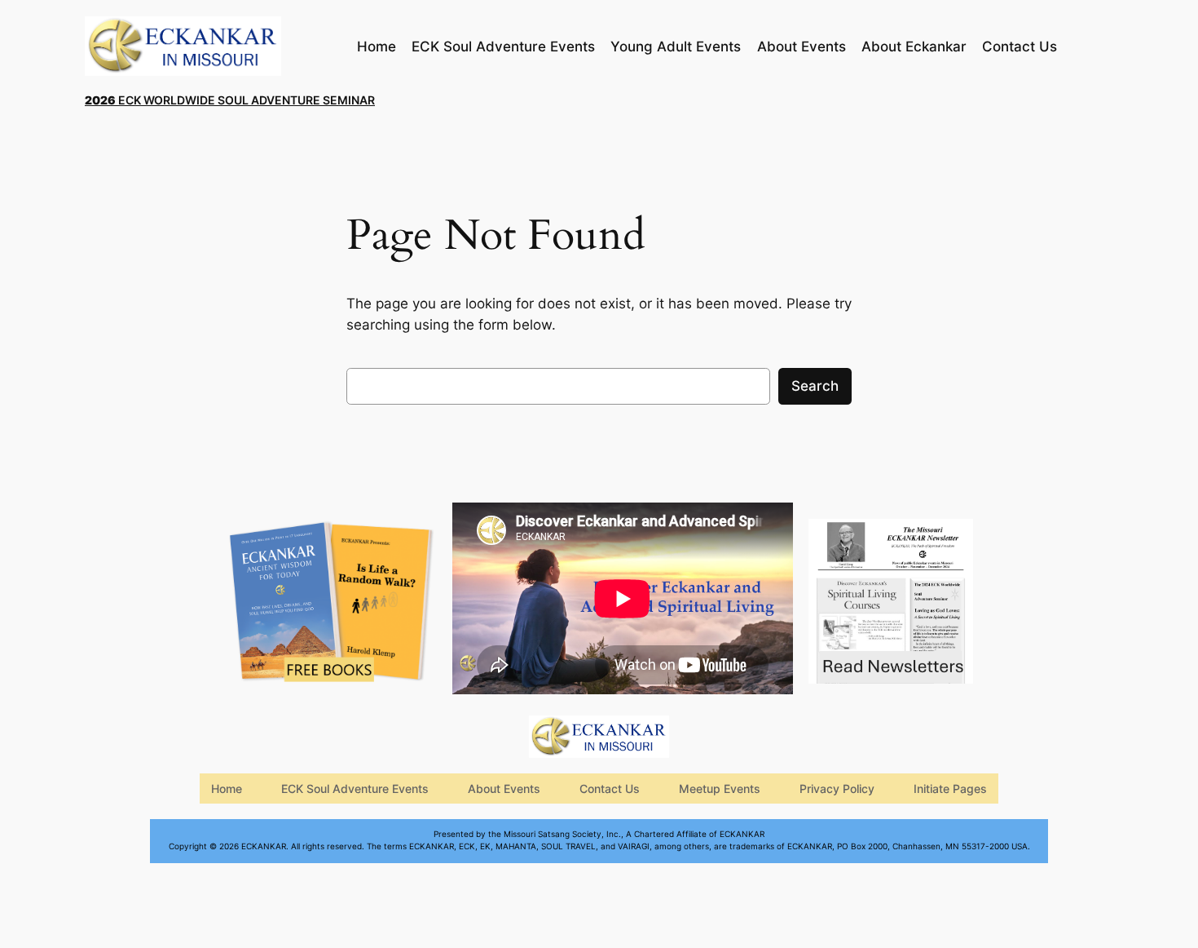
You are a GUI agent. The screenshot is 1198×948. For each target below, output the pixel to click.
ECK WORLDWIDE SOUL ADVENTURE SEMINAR (230, 100)
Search (815, 386)
